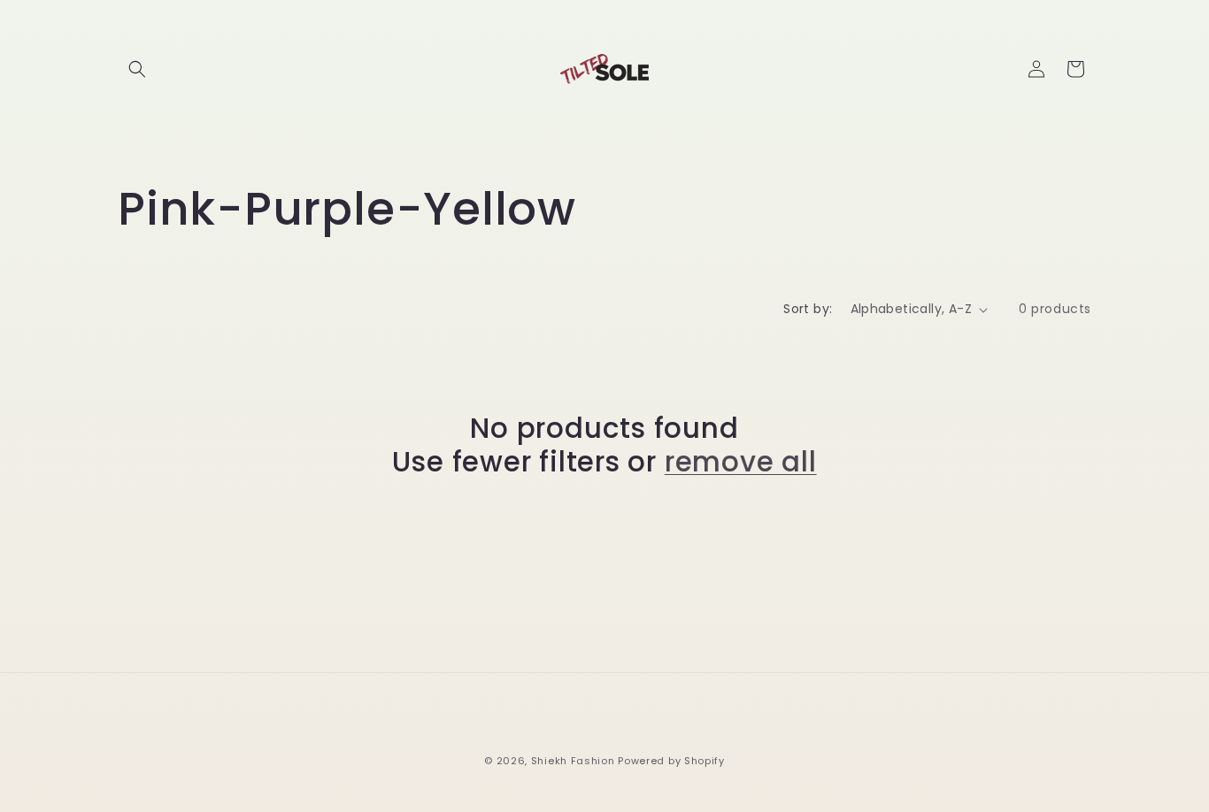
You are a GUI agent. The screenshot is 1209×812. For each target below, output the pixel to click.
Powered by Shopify (671, 761)
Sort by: (807, 309)
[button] (137, 69)
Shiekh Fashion (573, 761)
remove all (741, 462)
